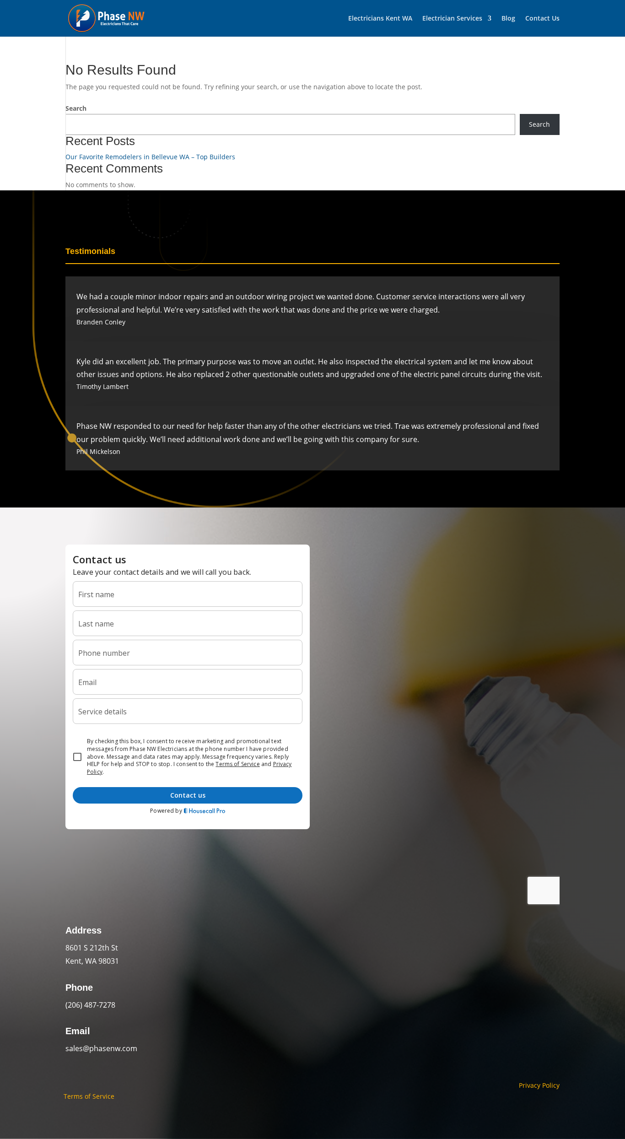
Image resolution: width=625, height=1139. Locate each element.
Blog (508, 18)
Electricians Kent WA (380, 18)
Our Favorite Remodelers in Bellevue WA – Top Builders (150, 156)
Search (75, 108)
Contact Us (542, 18)
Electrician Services (452, 18)
